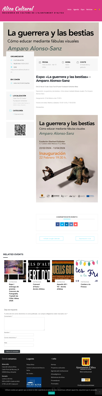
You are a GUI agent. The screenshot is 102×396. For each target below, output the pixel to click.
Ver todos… (30, 373)
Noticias (89, 9)
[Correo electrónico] (76, 224)
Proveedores (55, 380)
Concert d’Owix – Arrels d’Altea (39, 286)
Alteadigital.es (56, 374)
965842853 (25, 64)
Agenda (76, 9)
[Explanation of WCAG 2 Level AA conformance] (85, 380)
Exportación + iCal (85, 238)
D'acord (51, 393)
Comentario (8, 316)
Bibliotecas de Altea (58, 377)
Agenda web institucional (59, 371)
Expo (82, 9)
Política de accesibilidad (86, 385)
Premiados (54, 384)
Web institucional (86, 372)
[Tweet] (62, 224)
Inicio (69, 9)
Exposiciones (18, 114)
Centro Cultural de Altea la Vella (35, 369)
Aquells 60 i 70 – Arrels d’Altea (62, 286)
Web (5, 343)
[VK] (71, 224)
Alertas (53, 364)
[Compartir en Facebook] (58, 224)
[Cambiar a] (95, 9)
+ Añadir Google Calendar (51, 238)
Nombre (7, 332)
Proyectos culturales (58, 368)
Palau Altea (30, 364)
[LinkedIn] (67, 224)
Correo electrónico (10, 337)
